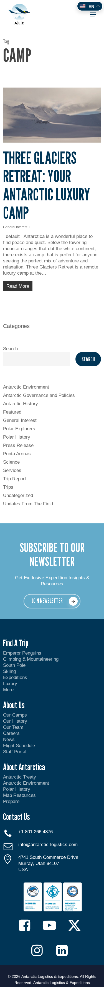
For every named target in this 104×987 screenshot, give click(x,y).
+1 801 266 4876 (35, 831)
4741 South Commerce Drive (48, 857)
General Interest (15, 227)
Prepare (11, 801)
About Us (14, 705)
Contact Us (16, 816)
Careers (11, 733)
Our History (15, 721)
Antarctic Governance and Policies (39, 395)
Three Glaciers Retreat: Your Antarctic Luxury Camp (46, 185)
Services (12, 470)
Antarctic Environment (26, 387)
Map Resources (19, 795)
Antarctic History (20, 403)
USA (23, 869)
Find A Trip (15, 643)
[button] (93, 14)
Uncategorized (18, 495)
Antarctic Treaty (19, 777)
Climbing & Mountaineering (31, 659)
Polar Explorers (19, 428)
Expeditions (16, 677)
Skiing (9, 671)
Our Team (13, 727)
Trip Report (14, 478)
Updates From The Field (28, 503)
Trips (8, 487)
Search (10, 348)
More (8, 689)
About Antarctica (24, 767)
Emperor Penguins (22, 653)
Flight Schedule (19, 745)
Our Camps (15, 715)
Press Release (18, 445)
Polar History (16, 437)
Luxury (10, 683)
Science (11, 462)
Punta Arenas (17, 453)
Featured (12, 412)
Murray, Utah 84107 (38, 863)
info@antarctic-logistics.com (48, 844)
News (9, 739)
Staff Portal (14, 751)
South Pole (14, 665)
